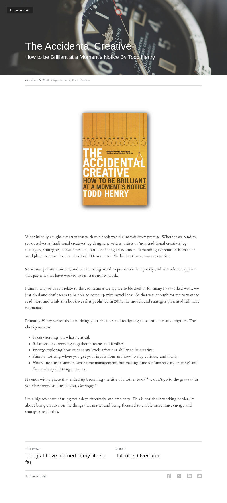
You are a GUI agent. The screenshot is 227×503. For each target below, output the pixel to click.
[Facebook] (169, 476)
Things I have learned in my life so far (65, 459)
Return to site (21, 10)
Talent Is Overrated (138, 456)
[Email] (199, 476)
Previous (34, 449)
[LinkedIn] (189, 476)
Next (119, 449)
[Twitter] (179, 476)
